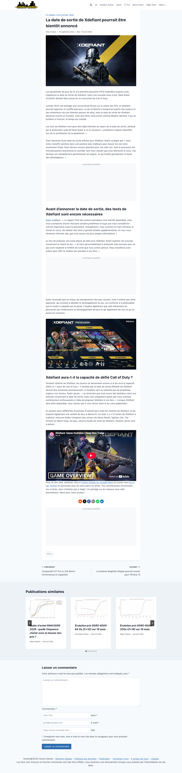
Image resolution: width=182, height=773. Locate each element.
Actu (49, 554)
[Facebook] (89, 501)
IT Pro (127, 5)
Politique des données (85, 759)
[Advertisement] (91, 184)
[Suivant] (152, 623)
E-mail (95, 722)
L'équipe (155, 759)
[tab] (86, 651)
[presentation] (46, 608)
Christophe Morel (82, 634)
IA (96, 5)
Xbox (71, 15)
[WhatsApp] (97, 501)
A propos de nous (139, 759)
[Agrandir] (133, 322)
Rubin (49, 220)
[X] (84, 501)
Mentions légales (63, 759)
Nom (94, 715)
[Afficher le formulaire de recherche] (91, 5)
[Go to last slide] (30, 623)
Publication (104, 759)
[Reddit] (80, 501)
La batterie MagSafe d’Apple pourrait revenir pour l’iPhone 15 (118, 571)
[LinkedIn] (102, 501)
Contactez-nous (121, 759)
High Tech (151, 5)
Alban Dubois (51, 32)
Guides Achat (106, 5)
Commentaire (49, 709)
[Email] (93, 501)
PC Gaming (50, 15)
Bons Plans (138, 5)
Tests (118, 5)
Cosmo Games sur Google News (97, 482)
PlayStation (62, 15)
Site (93, 730)
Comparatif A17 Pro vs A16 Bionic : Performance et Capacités (59, 571)
